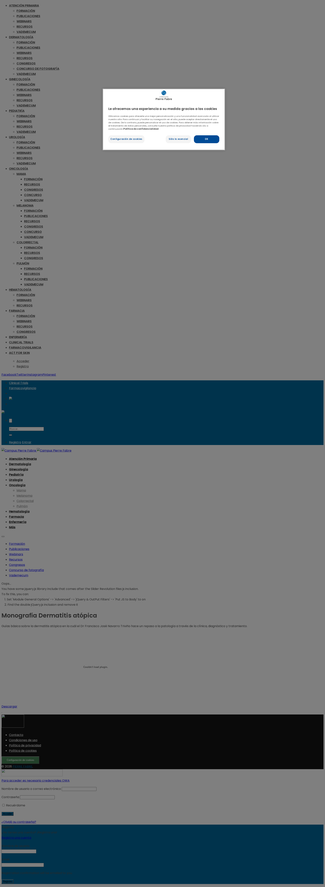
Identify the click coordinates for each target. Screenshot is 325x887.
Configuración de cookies (126, 139)
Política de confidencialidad (141, 128)
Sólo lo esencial (178, 139)
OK (206, 139)
